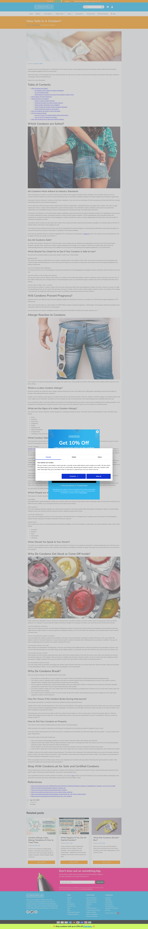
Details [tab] (74, 457)
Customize (73, 476)
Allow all (98, 476)
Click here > (87, 926)
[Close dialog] (97, 432)
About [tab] (100, 457)
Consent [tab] (48, 457)
